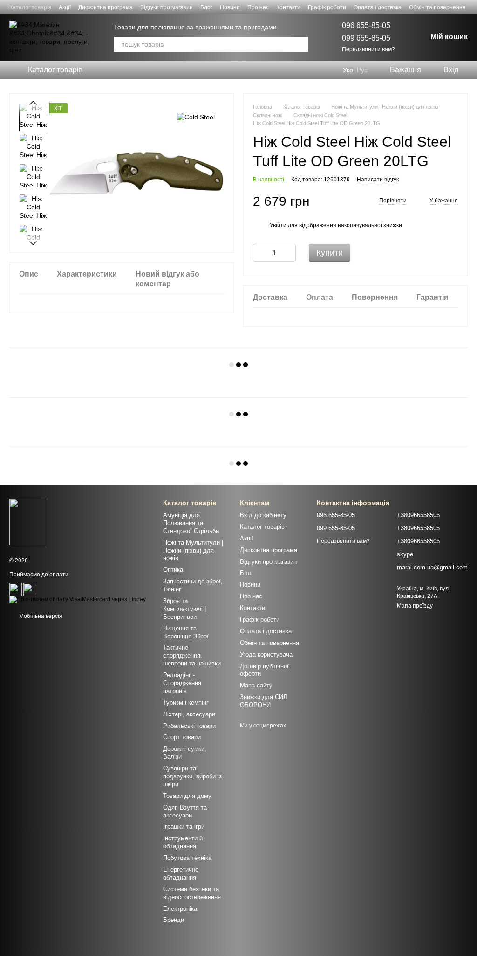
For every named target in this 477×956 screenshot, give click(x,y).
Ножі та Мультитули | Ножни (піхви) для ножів (193, 550)
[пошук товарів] (300, 44)
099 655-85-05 (366, 38)
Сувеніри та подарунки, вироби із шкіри (192, 776)
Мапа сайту (256, 685)
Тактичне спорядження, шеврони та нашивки (192, 655)
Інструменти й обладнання (183, 842)
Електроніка (180, 908)
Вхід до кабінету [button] (263, 515)
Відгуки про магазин (166, 7)
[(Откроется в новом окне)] (15, 589)
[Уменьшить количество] (259, 252)
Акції (65, 7)
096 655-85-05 (366, 25)
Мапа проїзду (415, 606)
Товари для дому (187, 795)
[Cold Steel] (196, 117)
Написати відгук (378, 179)
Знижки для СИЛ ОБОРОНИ (263, 700)
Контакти (288, 7)
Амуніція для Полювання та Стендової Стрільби (191, 523)
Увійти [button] (278, 225)
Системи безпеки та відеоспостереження (192, 893)
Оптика (173, 569)
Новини (230, 7)
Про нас (258, 7)
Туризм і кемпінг (186, 702)
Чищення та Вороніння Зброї (186, 632)
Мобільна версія (40, 616)
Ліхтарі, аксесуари (189, 714)
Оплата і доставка (378, 7)
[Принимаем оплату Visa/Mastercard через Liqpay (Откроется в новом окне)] (77, 599)
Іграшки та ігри (183, 826)
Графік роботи (327, 7)
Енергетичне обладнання (180, 873)
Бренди (173, 919)
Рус (362, 70)
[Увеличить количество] (288, 252)
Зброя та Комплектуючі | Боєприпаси (184, 608)
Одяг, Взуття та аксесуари (185, 811)
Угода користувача (266, 654)
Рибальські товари (189, 725)
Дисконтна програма (105, 7)
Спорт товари (182, 737)
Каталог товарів (30, 7)
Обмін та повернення (437, 7)
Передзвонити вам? (368, 49)
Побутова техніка (187, 857)
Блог (206, 7)
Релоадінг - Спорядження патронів (182, 683)
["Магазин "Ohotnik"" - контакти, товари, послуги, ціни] (27, 521)
